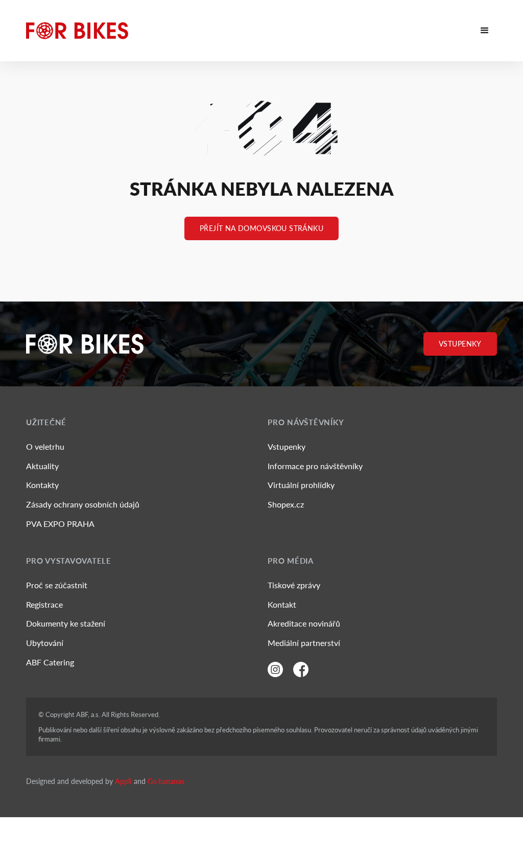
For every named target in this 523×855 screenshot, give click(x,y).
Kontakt (282, 604)
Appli (123, 781)
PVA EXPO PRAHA (60, 523)
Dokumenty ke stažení (65, 623)
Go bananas (166, 781)
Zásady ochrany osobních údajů (82, 504)
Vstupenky (460, 344)
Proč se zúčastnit (56, 585)
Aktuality (42, 465)
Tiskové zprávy (294, 585)
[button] (484, 30)
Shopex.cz (286, 504)
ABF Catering (50, 662)
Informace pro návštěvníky (315, 465)
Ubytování (44, 642)
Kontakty (42, 484)
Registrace (44, 604)
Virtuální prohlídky (301, 484)
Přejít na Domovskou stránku (261, 228)
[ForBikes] (77, 30)
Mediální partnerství (304, 642)
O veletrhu (45, 446)
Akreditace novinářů (304, 623)
